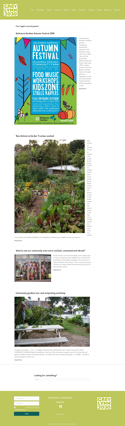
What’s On (107, 10)
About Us (117, 10)
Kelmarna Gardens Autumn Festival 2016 (35, 33)
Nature (74, 10)
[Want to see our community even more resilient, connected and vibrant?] (32, 268)
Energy (49, 10)
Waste (99, 10)
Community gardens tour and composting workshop (40, 293)
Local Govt (57, 10)
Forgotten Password (32, 407)
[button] (26, 414)
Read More (82, 88)
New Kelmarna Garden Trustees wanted (35, 135)
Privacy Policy (60, 414)
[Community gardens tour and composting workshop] (52, 321)
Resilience (82, 10)
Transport (91, 10)
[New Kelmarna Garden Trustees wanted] (49, 186)
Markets (66, 10)
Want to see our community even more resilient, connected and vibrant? (50, 250)
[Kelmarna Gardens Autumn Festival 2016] (45, 81)
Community (40, 10)
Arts (32, 10)
